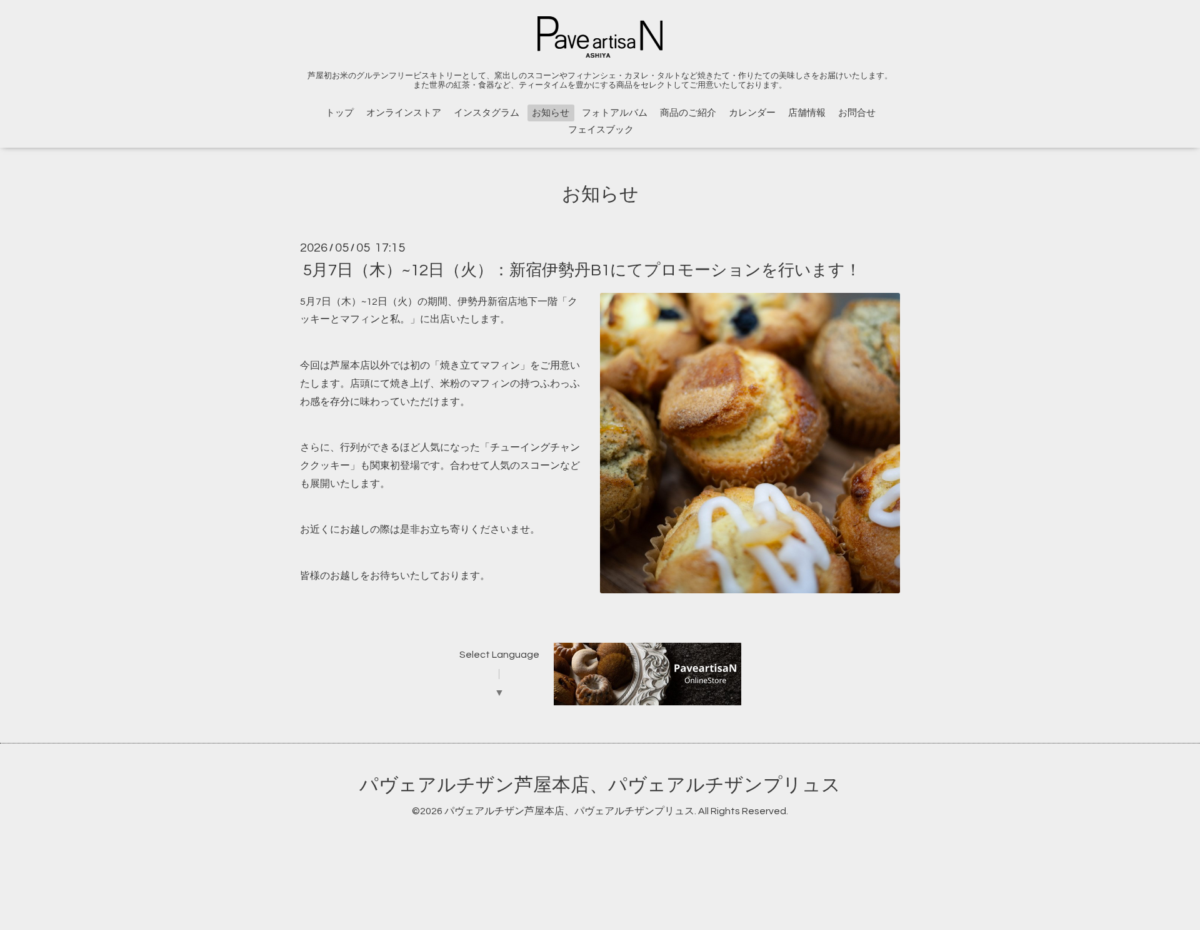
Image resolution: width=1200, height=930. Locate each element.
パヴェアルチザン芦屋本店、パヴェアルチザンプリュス (600, 785)
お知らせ (550, 113)
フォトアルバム (615, 113)
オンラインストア (403, 113)
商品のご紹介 (688, 113)
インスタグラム (486, 113)
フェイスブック (601, 130)
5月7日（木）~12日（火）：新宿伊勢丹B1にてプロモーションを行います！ (582, 270)
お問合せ (857, 113)
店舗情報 (807, 113)
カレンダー (752, 113)
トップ (340, 113)
